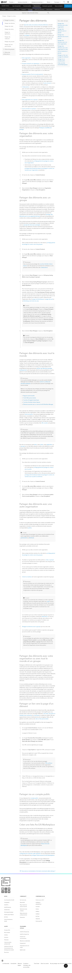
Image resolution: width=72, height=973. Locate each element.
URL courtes (45, 423)
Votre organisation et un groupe (30, 99)
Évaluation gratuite (47, 6)
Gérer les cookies (45, 963)
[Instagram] (6, 891)
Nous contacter (59, 6)
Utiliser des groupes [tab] (9, 49)
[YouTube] (9, 891)
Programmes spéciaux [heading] (23, 927)
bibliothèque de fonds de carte (31, 301)
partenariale (24, 537)
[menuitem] (9, 900)
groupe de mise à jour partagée (32, 225)
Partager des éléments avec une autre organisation (62, 42)
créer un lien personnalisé (41, 718)
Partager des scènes (9, 29)
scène (41, 444)
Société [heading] (6, 926)
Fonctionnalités (27, 6)
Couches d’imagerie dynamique (31, 400)
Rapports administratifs (29, 395)
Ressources (37, 6)
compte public (34, 798)
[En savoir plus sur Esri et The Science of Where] (5, 882)
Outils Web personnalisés (29, 398)
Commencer (11, 9)
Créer (17, 9)
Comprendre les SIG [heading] (40, 896)
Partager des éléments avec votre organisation (63, 25)
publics (30, 527)
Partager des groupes (9, 41)
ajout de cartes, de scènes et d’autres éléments (36, 24)
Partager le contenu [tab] (9, 20)
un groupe (36, 715)
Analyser (24, 9)
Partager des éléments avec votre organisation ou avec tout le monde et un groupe (63, 49)
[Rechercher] (64, 2)
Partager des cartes (9, 26)
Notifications (45, 616)
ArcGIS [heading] (5, 896)
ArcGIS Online (5, 6)
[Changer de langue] (68, 2)
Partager (30, 9)
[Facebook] (2, 889)
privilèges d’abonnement (42, 855)
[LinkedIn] (9, 889)
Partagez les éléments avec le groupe (31, 626)
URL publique (48, 763)
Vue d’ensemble (16, 6)
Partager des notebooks (7, 37)
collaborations (44, 267)
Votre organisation (26, 58)
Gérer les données (39, 9)
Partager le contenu (11, 16)
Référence (57, 9)
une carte (45, 713)
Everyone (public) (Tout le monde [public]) (32, 74)
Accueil (3, 9)
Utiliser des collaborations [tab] (6, 53)
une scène (51, 713)
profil (48, 601)
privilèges (26, 35)
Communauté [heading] (23, 896)
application (49, 444)
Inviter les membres (27, 576)
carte (35, 444)
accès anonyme (47, 83)
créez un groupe (50, 559)
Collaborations (25, 87)
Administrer (49, 9)
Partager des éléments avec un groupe (62, 30)
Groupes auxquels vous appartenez (30, 63)
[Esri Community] (2, 891)
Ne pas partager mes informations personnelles (60, 963)
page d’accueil (49, 299)
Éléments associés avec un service (38, 404)
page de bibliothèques (38, 299)
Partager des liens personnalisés (9, 45)
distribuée (31, 537)
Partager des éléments (10, 23)
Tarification (68, 6)
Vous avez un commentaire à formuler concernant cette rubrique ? (38, 871)
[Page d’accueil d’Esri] (4, 2)
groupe (23, 446)
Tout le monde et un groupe (29, 108)
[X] (6, 889)
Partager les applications (7, 33)
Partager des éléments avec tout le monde (63, 36)
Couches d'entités (31, 402)
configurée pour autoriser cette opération (30, 853)
